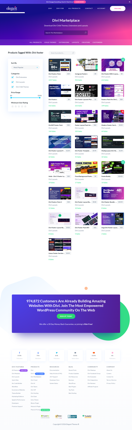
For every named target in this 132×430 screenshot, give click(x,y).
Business (71, 380)
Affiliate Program (93, 386)
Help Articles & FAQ (56, 373)
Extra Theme (34, 400)
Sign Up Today (66, 316)
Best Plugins (72, 386)
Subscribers (75, 357)
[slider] (11, 97)
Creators (86, 42)
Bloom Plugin (35, 403)
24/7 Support (54, 377)
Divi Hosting (34, 393)
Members (38, 357)
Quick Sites (15, 380)
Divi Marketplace (36, 377)
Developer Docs (54, 380)
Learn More (79, 2)
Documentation (54, 370)
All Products (74, 8)
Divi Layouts (15, 377)
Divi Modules (16, 373)
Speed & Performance (18, 400)
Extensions (64, 42)
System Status (54, 383)
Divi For (60, 8)
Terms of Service (111, 380)
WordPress (72, 383)
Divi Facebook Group (94, 373)
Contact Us (110, 377)
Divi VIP (33, 390)
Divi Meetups (92, 370)
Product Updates (74, 373)
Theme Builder (16, 393)
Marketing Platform (18, 396)
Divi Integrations (93, 380)
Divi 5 (32, 373)
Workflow (15, 386)
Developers (15, 403)
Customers (97, 42)
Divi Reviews (91, 383)
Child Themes (50, 42)
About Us (109, 370)
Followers (20, 357)
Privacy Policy (111, 383)
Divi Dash (34, 396)
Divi (50, 8)
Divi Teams (34, 386)
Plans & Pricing (35, 409)
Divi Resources (73, 377)
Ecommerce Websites (18, 390)
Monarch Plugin (35, 406)
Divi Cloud (34, 380)
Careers (109, 373)
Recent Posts (72, 370)
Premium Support (17, 406)
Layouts (75, 42)
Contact (89, 8)
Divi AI (33, 383)
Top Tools (71, 390)
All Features (15, 370)
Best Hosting (72, 393)
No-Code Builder (17, 383)
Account (101, 8)
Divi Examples (92, 377)
